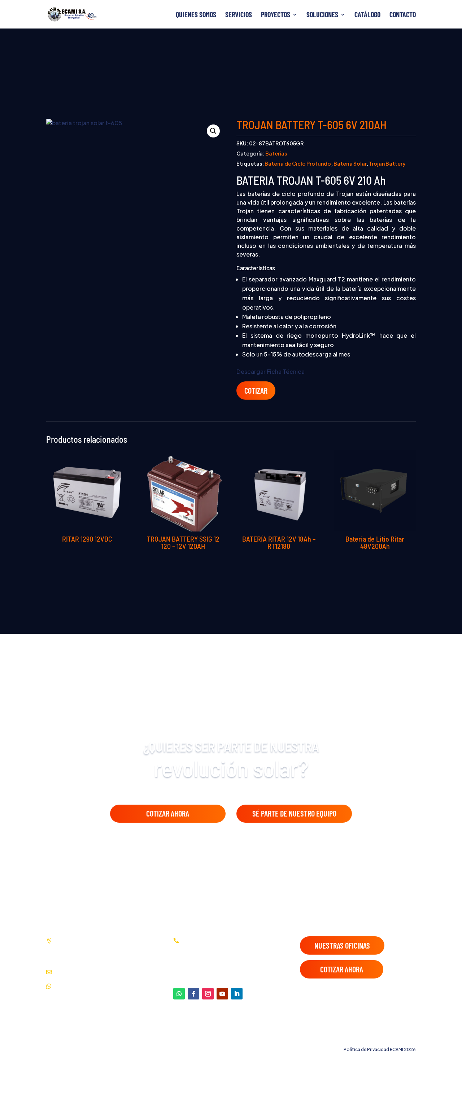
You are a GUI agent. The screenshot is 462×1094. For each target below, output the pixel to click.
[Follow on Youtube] (222, 993)
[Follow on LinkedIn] (237, 993)
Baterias (276, 153)
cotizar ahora (341, 969)
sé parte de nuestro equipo (294, 813)
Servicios (238, 15)
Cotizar (255, 390)
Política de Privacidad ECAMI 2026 (380, 1049)
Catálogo (367, 15)
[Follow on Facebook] (193, 993)
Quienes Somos (196, 15)
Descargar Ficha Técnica (270, 371)
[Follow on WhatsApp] (179, 993)
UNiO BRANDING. (397, 1036)
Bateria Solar (350, 163)
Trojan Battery (387, 163)
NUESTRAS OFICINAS (342, 945)
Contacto (402, 15)
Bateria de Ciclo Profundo (298, 163)
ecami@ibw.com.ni (129, 972)
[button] (213, 130)
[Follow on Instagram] (208, 993)
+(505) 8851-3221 (79, 986)
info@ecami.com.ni (79, 972)
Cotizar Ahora (167, 813)
